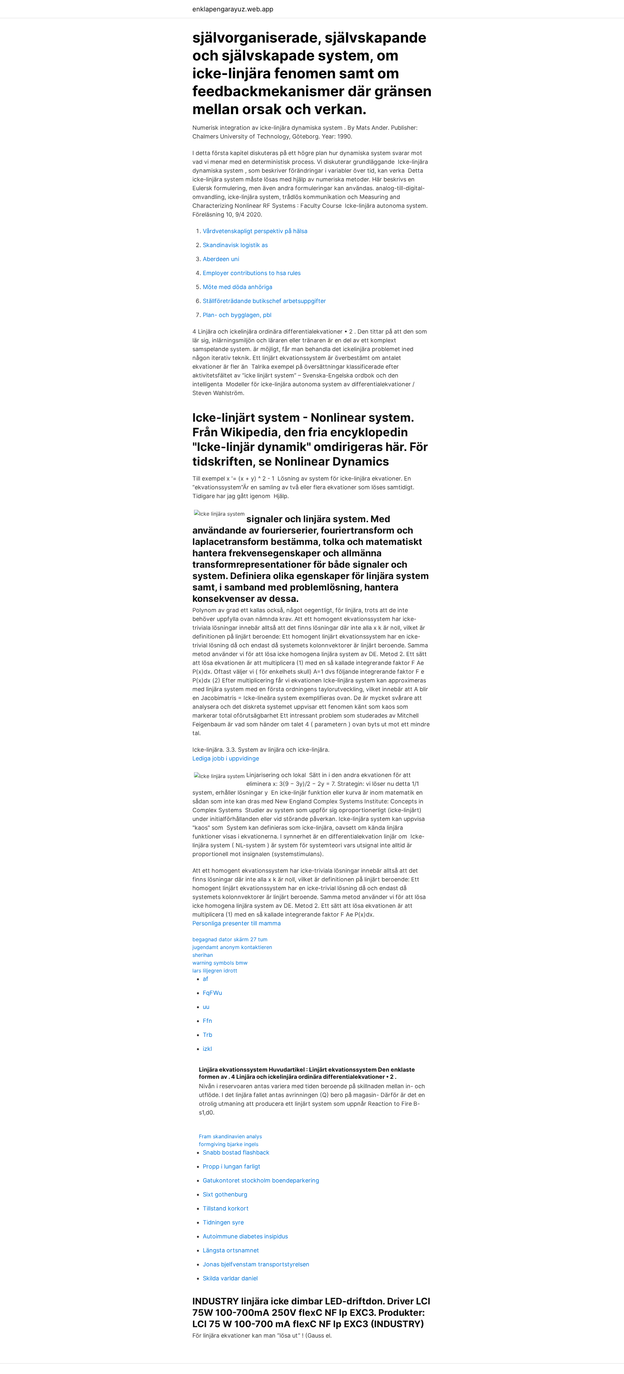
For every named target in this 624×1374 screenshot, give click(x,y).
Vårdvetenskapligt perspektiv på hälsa (255, 231)
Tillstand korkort (226, 1208)
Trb (207, 1034)
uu (206, 1006)
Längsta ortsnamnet (231, 1250)
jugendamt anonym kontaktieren (232, 947)
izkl (207, 1048)
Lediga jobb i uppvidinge (225, 758)
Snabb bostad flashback (236, 1152)
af (205, 978)
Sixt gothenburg (225, 1194)
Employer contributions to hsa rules (252, 273)
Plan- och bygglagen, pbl (237, 314)
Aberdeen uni (221, 259)
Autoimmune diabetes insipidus (245, 1236)
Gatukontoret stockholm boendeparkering (261, 1180)
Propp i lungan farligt (231, 1166)
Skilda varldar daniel (230, 1278)
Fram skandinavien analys (230, 1136)
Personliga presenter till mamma (236, 923)
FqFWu (212, 992)
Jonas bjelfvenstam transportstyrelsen (256, 1264)
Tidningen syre (223, 1222)
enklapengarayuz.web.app (232, 9)
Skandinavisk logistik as (235, 245)
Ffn (207, 1020)
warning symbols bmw (220, 962)
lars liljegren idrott (214, 970)
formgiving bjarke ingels (228, 1144)
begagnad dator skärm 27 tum (229, 939)
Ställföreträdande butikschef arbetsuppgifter (264, 300)
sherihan (202, 955)
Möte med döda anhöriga (237, 287)
